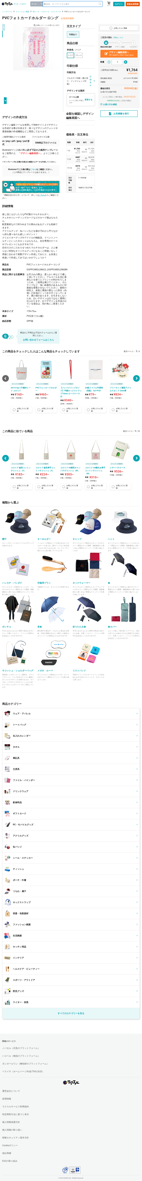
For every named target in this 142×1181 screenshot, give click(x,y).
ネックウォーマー (81, 583)
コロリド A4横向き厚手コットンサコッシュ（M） (95, 471)
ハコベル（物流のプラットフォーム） (21, 1056)
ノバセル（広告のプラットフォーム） (21, 1048)
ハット (111, 539)
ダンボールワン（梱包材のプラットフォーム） (25, 1063)
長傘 (39, 626)
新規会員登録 (133, 4)
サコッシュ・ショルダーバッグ (17, 670)
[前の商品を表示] (5, 458)
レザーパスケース (117, 468)
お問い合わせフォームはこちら (38, 339)
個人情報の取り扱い (12, 1130)
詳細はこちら (118, 37)
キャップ (77, 539)
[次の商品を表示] (136, 378)
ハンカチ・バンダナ (12, 583)
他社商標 (6, 1153)
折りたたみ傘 (79, 626)
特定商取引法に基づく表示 (15, 1114)
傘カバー (112, 626)
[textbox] (72, 4)
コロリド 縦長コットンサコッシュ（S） (21, 469)
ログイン (119, 4)
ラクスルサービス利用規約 (15, 1106)
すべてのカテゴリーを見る (71, 1013)
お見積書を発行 (121, 113)
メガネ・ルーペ (45, 670)
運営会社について (11, 1091)
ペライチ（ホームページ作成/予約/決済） (23, 1071)
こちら (33, 169)
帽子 (4, 539)
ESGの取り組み (9, 1161)
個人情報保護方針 (11, 1122)
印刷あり (73, 34)
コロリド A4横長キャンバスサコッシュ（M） (70, 469)
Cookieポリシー (10, 1145)
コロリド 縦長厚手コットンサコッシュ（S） (45, 469)
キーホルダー (44, 539)
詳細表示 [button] (91, 80)
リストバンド (79, 670)
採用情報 (6, 1098)
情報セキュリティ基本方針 (15, 1137)
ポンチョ (6, 626)
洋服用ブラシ (44, 583)
